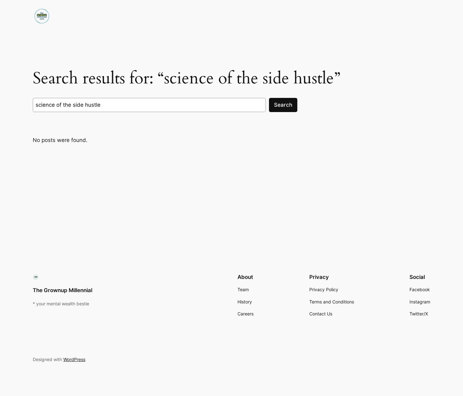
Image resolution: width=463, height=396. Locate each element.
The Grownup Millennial (62, 290)
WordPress (74, 359)
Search (283, 105)
